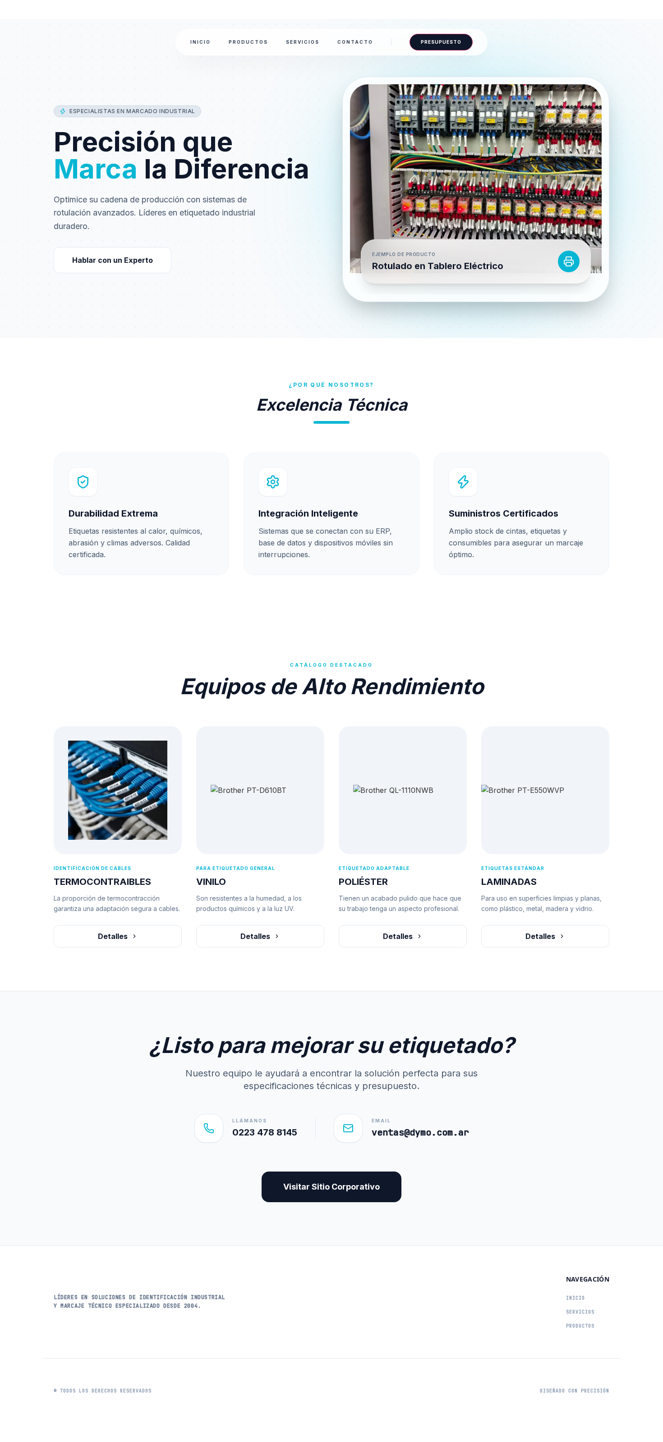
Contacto (355, 42)
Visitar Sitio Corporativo (331, 1186)
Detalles (113, 936)
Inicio (200, 42)
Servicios (302, 42)
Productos (248, 42)
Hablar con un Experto (112, 260)
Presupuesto (441, 42)
